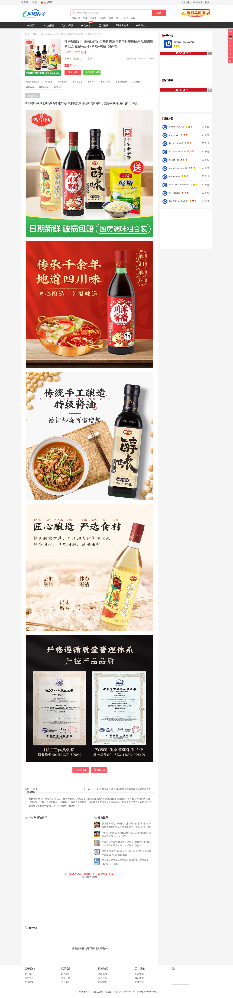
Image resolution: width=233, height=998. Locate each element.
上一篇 (87, 789)
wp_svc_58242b (177, 151)
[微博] (230, 60)
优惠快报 (50, 25)
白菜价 (93, 18)
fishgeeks (174, 159)
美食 (35, 34)
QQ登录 (48, 2)
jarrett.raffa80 (176, 143)
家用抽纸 (48, 82)
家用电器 (30, 87)
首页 (32, 25)
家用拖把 (58, 87)
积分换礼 (185, 2)
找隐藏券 (68, 25)
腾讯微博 (139, 978)
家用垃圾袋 (44, 87)
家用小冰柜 (77, 82)
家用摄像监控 (121, 82)
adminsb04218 (176, 126)
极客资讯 (123, 25)
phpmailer (174, 135)
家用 (35, 789)
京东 (89, 58)
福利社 (141, 25)
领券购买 (72, 72)
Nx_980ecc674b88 (178, 201)
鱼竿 (111, 18)
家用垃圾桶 (105, 82)
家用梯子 (91, 82)
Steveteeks (174, 193)
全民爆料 (102, 974)
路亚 (118, 18)
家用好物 (136, 82)
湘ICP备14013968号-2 (147, 991)
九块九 (86, 25)
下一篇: (123, 789)
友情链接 (29, 982)
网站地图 (102, 982)
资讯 (85, 18)
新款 (133, 18)
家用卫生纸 (62, 82)
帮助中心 (29, 978)
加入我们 (65, 982)
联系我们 (65, 974)
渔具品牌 (75, 18)
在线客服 (139, 982)
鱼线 (125, 18)
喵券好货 (102, 978)
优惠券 (102, 18)
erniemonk (174, 176)
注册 (34, 2)
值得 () (82, 769)
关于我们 (29, 974)
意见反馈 (65, 978)
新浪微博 (139, 974)
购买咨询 (230, 47)
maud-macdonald (178, 168)
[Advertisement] (90, 900)
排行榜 (104, 25)
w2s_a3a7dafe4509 (179, 184)
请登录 (24, 2)
